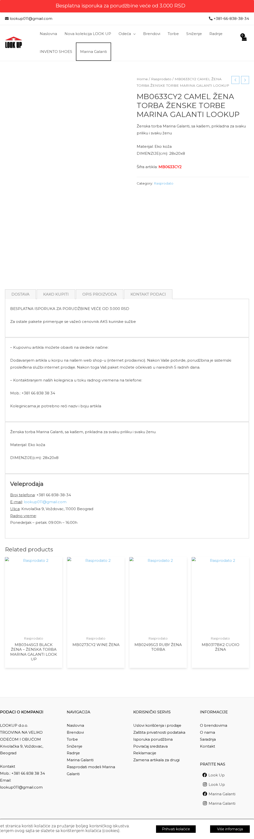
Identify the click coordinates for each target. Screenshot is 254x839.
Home (142, 79)
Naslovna (75, 725)
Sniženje (74, 746)
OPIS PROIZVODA (99, 294)
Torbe (72, 739)
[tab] (20, 294)
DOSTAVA (20, 294)
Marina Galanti (80, 760)
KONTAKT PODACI (148, 294)
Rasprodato (161, 79)
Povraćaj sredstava (150, 746)
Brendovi (75, 732)
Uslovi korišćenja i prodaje (157, 725)
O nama (207, 732)
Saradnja (208, 739)
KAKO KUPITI (56, 294)
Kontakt (207, 746)
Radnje (73, 753)
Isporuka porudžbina (153, 739)
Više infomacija (230, 829)
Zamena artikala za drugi (156, 760)
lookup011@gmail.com (31, 18)
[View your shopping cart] (244, 43)
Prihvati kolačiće (176, 829)
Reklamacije (144, 753)
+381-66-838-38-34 (231, 18)
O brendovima (213, 725)
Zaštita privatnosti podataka (159, 732)
